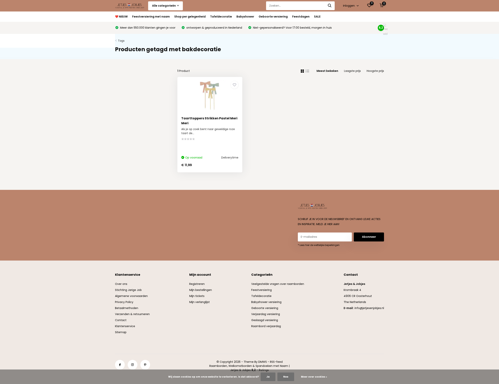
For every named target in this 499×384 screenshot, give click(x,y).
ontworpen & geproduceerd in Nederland (214, 28)
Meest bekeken (327, 71)
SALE (317, 16)
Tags (121, 41)
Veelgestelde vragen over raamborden (277, 284)
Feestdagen (301, 16)
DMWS (262, 362)
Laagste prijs (352, 71)
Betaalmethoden (126, 308)
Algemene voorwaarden (131, 296)
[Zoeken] (330, 5)
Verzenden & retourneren (132, 314)
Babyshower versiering (266, 302)
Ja (268, 376)
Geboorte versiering (273, 16)
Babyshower (245, 16)
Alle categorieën (164, 6)
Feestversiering (261, 290)
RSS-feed (276, 362)
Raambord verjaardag (266, 326)
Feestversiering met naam (151, 16)
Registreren (197, 284)
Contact (121, 320)
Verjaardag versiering (265, 314)
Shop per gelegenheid (190, 16)
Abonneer (369, 237)
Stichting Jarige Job (128, 290)
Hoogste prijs (375, 71)
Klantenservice (125, 326)
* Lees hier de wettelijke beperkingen (319, 245)
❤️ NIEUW (121, 16)
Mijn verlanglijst (199, 302)
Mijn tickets (196, 296)
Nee (285, 376)
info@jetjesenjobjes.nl (369, 308)
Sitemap (121, 332)
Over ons (121, 284)
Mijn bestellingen (200, 290)
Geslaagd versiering (264, 320)
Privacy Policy (124, 302)
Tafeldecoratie (221, 16)
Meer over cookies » (314, 376)
